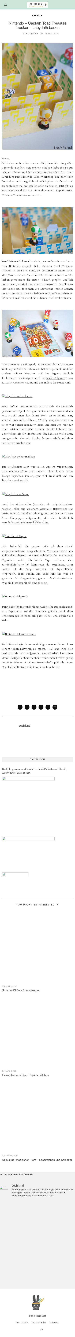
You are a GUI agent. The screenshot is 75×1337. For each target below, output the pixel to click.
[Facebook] (20, 707)
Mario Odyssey (55, 378)
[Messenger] (27, 707)
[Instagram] (33, 1330)
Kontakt (54, 1322)
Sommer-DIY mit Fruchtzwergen (21, 990)
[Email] (54, 707)
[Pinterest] (41, 707)
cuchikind (32, 33)
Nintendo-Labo (30, 177)
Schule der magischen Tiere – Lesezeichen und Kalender (37, 1159)
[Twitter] (34, 707)
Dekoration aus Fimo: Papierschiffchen (25, 1075)
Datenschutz (39, 1322)
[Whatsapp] (48, 707)
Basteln (37, 15)
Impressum (22, 1322)
